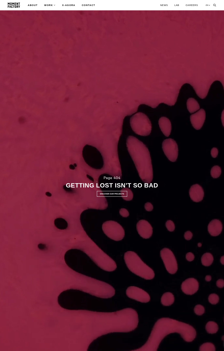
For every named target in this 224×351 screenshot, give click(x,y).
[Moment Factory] (14, 5)
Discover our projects (112, 194)
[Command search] (215, 5)
